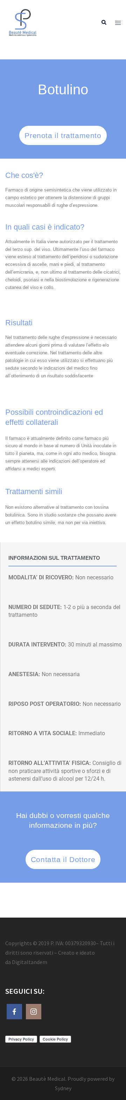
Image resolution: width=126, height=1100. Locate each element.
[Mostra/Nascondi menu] (118, 23)
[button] (103, 23)
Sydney (63, 1088)
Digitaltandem (29, 961)
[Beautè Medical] (22, 22)
